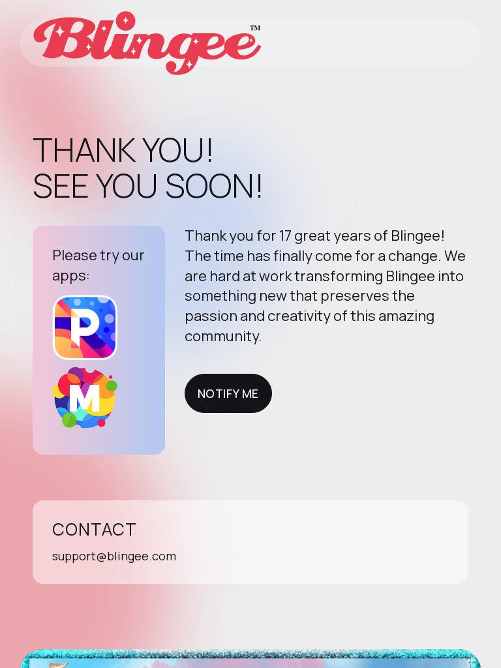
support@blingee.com (114, 556)
